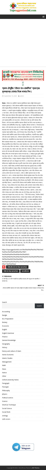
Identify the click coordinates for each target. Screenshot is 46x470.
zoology (5, 416)
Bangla (4, 315)
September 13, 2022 (10, 96)
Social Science (7, 408)
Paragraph (5, 383)
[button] (43, 16)
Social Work (6, 412)
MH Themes (35, 468)
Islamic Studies (7, 358)
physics (4, 394)
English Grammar (8, 333)
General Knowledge (9, 340)
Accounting (6, 312)
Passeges (5, 387)
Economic (5, 326)
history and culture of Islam (11, 351)
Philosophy (6, 390)
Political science (7, 398)
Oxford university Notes (10, 380)
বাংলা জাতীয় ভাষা (25, 271)
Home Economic (8, 355)
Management (6, 362)
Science (4, 401)
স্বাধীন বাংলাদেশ (6, 419)
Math (4, 365)
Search (4, 302)
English (4, 329)
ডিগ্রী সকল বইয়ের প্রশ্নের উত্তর (11, 271)
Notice (4, 373)
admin (22, 96)
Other (4, 376)
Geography (6, 344)
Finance (4, 337)
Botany (4, 322)
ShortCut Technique (9, 405)
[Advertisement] (23, 43)
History (4, 347)
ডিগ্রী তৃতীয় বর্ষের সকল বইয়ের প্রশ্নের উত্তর (17, 267)
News (4, 369)
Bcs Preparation (7, 319)
